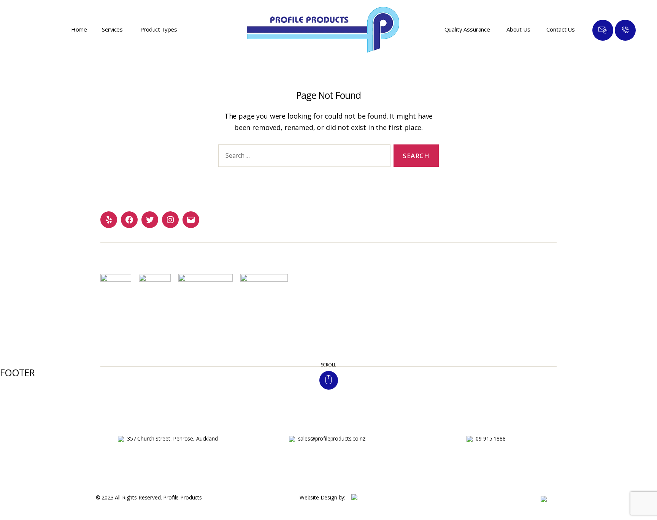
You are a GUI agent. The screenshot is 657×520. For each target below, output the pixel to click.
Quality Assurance (467, 29)
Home (79, 29)
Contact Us (560, 29)
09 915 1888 (490, 438)
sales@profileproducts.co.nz (331, 438)
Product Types (158, 29)
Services (112, 29)
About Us (518, 29)
